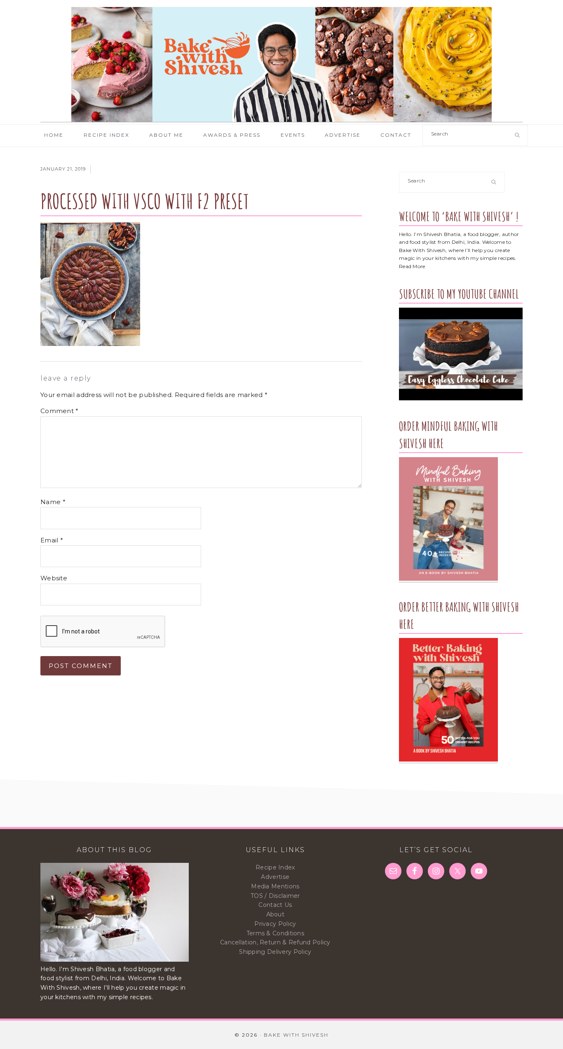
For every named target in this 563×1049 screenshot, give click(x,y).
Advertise (275, 877)
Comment (59, 411)
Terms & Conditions (275, 933)
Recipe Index (275, 867)
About (275, 914)
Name (53, 502)
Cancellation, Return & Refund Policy (275, 942)
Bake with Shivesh (281, 64)
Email (51, 540)
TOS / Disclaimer (275, 895)
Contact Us (275, 905)
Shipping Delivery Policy (275, 952)
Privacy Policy (275, 924)
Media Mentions (275, 886)
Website (53, 578)
